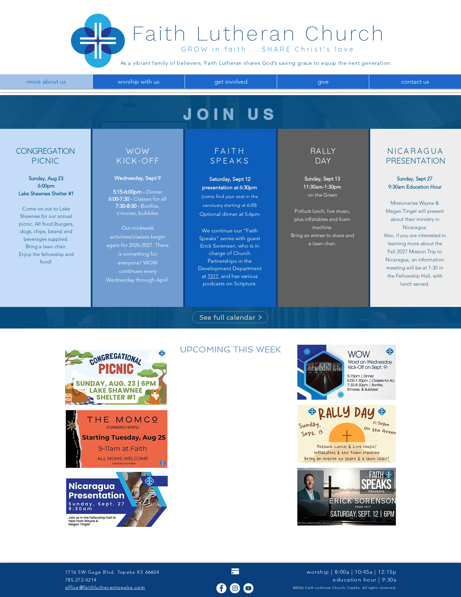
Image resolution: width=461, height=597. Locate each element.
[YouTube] (248, 588)
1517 (213, 276)
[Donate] (235, 571)
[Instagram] (235, 588)
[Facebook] (221, 588)
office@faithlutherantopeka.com (105, 587)
